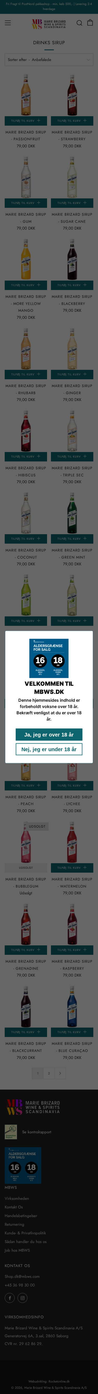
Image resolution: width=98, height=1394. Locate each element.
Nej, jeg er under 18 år (49, 749)
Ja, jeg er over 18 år (49, 735)
